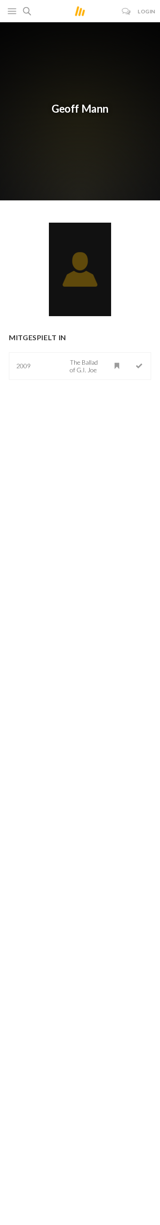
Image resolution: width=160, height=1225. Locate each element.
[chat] (126, 11)
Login (147, 11)
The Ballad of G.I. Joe (84, 366)
